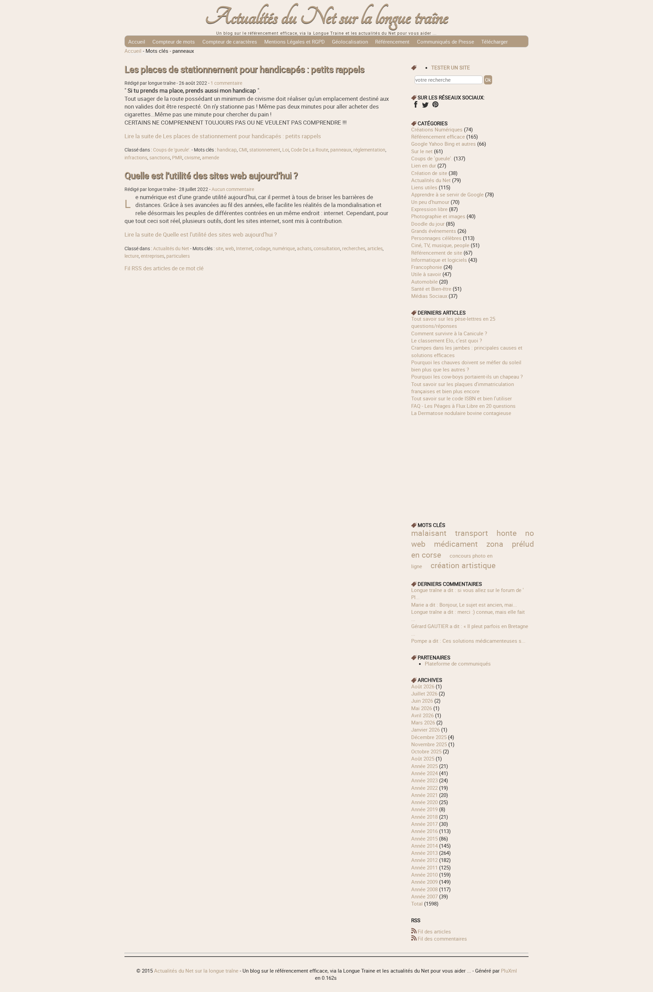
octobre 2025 (426, 751)
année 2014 (424, 845)
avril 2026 (422, 715)
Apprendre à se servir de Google (447, 194)
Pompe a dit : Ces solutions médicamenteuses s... (468, 640)
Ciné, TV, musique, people (440, 245)
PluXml (509, 970)
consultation (327, 248)
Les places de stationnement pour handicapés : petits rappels (244, 69)
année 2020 (424, 802)
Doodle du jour (428, 223)
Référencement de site (436, 252)
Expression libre (429, 209)
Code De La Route (309, 150)
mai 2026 (421, 708)
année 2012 (424, 860)
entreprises (152, 256)
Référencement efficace (438, 136)
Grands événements (433, 230)
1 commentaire (226, 83)
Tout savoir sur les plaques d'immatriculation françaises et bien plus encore (462, 388)
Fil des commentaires (442, 938)
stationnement (264, 150)
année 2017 (424, 823)
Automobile (424, 281)
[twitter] (425, 106)
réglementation (369, 150)
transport (471, 533)
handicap (227, 150)
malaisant (429, 533)
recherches (353, 248)
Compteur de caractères (229, 41)
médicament (456, 544)
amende (210, 158)
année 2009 (424, 881)
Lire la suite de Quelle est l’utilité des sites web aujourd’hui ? (200, 234)
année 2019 (424, 809)
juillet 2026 (424, 693)
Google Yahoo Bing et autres (443, 143)
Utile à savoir (426, 274)
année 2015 (424, 838)
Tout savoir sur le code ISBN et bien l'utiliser (461, 398)
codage (262, 248)
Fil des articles (434, 931)
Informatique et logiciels (439, 259)
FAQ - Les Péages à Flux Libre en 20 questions (463, 405)
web (229, 248)
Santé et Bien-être (431, 288)
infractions (135, 158)
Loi (285, 150)
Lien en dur (423, 165)
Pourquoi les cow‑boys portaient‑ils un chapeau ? (467, 376)
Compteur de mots (173, 41)
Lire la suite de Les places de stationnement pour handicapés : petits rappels (222, 136)
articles (375, 248)
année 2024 (424, 773)
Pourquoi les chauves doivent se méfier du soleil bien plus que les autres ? (466, 366)
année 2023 (424, 780)
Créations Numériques (437, 129)
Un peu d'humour (430, 201)
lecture (131, 256)
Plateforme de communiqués (458, 663)
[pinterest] (435, 106)
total (417, 903)
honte (507, 533)
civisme (192, 158)
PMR (177, 158)
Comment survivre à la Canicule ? (449, 333)
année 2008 (424, 889)
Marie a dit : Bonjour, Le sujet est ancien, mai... (464, 604)
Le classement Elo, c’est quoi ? (446, 340)
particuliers (178, 256)
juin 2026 (422, 700)
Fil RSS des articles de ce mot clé (163, 268)
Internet (244, 248)
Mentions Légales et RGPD (294, 41)
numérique (283, 248)
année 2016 (424, 831)
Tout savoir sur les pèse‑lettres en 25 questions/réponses (453, 322)
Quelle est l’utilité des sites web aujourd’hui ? (211, 175)
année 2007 (424, 896)
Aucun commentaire (233, 189)
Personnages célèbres (436, 238)
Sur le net (422, 151)
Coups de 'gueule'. (171, 150)
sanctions (159, 158)
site (219, 248)
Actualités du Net (171, 248)
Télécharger (494, 41)
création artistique (463, 565)
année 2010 (424, 874)
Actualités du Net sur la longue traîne (326, 17)
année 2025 (424, 766)
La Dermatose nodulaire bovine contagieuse (461, 413)
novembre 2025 (429, 744)
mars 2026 (423, 722)
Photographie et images (438, 216)
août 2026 (422, 686)
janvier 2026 (425, 729)
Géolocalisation (350, 41)
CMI (243, 150)
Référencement (392, 41)
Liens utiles (424, 187)
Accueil (136, 41)
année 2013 (424, 852)
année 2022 (424, 787)
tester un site (450, 67)
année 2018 (424, 816)
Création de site (429, 173)
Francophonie (426, 266)
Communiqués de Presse (445, 41)
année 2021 (424, 794)
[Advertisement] (470, 464)
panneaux (340, 150)
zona (494, 544)
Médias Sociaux (429, 295)
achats (304, 248)
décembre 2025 (429, 737)
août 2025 (422, 758)
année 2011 (424, 867)
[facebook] (415, 106)
